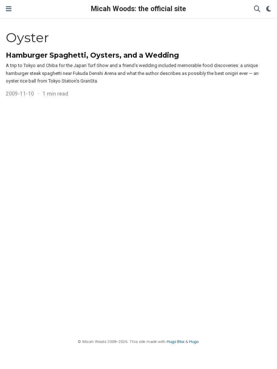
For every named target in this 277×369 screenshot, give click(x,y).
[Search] (257, 9)
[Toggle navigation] (9, 9)
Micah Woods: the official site (138, 9)
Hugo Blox (175, 341)
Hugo (193, 341)
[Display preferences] (268, 9)
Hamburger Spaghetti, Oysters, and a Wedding (92, 55)
